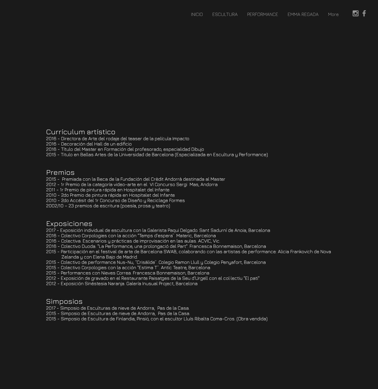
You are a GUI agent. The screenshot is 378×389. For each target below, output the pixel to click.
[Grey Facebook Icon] (364, 13)
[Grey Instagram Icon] (355, 13)
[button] (225, 14)
